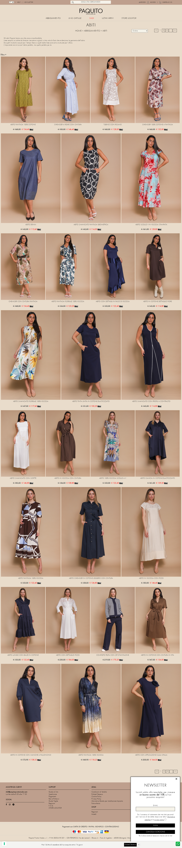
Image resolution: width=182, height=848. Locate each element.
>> (175, 30)
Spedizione (53, 794)
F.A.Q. (51, 806)
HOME (78, 31)
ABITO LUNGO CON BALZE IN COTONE (23, 655)
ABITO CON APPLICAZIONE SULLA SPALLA (151, 755)
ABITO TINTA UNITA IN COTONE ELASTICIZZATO (91, 401)
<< (156, 30)
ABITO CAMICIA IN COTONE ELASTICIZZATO (157, 478)
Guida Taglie (53, 801)
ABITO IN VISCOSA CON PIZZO (151, 578)
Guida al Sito (53, 792)
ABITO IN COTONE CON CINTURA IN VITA (157, 655)
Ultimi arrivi (108, 18)
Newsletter (28, 2)
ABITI (105, 31)
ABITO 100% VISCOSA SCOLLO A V (112, 478)
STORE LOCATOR (128, 18)
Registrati (52, 803)
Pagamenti (52, 796)
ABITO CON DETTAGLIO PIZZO (68, 655)
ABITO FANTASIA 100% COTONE (23, 125)
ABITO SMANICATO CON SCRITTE (23, 478)
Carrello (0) (167, 2)
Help (19, 2)
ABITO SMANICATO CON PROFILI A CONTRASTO (151, 401)
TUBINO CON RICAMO (113, 125)
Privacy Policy (96, 799)
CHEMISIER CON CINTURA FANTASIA (23, 301)
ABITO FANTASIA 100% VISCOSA (30, 578)
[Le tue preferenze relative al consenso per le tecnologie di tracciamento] (4, 843)
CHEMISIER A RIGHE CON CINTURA (68, 125)
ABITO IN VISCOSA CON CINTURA (67, 478)
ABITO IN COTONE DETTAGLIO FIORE (157, 301)
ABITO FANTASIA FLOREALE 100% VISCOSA (68, 301)
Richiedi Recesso (97, 794)
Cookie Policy (96, 796)
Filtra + (3, 55)
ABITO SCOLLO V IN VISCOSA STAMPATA (151, 225)
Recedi (143, 2)
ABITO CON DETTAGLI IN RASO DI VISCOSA (113, 301)
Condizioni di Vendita (99, 792)
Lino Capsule (75, 18)
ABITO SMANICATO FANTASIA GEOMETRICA (91, 225)
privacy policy (159, 820)
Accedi (153, 2)
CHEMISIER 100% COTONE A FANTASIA (157, 125)
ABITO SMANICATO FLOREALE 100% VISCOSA (30, 401)
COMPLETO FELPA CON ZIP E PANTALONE (112, 655)
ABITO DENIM (30, 225)
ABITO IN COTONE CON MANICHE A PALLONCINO (30, 755)
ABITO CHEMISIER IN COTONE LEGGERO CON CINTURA (91, 578)
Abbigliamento (53, 18)
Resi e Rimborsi (54, 799)
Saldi (91, 18)
